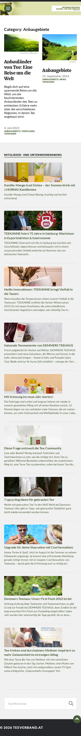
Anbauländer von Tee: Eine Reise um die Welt (18, 70)
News (63, 79)
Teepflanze (28, 131)
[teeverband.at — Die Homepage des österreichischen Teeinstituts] (40, 8)
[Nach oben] (77, 719)
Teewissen (10, 133)
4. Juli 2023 (11, 128)
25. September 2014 (55, 76)
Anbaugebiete (12, 131)
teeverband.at (28, 727)
